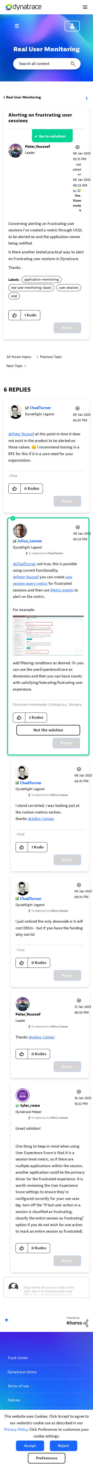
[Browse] (19, 26)
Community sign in (72, 26)
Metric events (61, 590)
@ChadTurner (24, 564)
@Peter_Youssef (21, 434)
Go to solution (52, 136)
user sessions (68, 288)
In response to (46, 553)
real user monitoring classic (31, 288)
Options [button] (86, 97)
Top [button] (6, 1320)
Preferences (46, 1458)
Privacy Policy (15, 1429)
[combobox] (46, 63)
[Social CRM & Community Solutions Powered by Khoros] (77, 1322)
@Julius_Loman (41, 818)
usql (14, 296)
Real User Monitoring (23, 97)
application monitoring (41, 279)
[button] (30, 1446)
